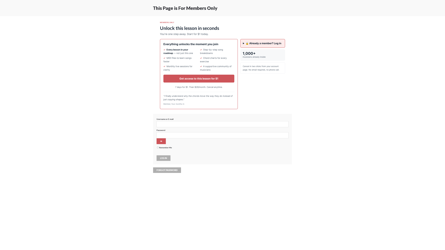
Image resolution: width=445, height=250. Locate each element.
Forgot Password (167, 170)
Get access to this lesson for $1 (198, 78)
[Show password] (161, 141)
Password (161, 130)
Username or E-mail (165, 119)
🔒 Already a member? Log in (263, 43)
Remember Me (165, 147)
